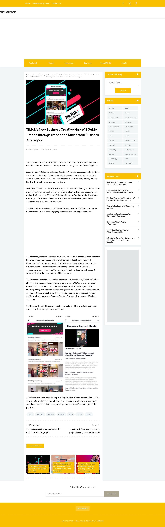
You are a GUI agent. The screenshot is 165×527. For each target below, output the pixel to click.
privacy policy (83, 508)
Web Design (129, 163)
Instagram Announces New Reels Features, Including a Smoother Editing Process (86, 467)
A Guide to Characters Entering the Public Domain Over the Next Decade (120, 240)
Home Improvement (131, 140)
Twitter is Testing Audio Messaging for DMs (120, 207)
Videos (111, 163)
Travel (127, 159)
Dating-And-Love (131, 117)
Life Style (128, 145)
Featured (33, 63)
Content (61, 414)
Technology (69, 63)
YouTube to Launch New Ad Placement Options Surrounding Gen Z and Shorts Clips (62, 467)
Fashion (111, 131)
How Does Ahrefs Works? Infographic (117, 223)
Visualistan (84, 521)
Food (111, 136)
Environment (129, 127)
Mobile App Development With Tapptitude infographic (119, 215)
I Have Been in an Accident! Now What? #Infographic (119, 231)
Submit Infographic (41, 3)
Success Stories (130, 154)
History (111, 140)
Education (128, 122)
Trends (88, 414)
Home (27, 3)
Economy (112, 122)
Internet (111, 145)
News (51, 63)
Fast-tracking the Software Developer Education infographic (120, 191)
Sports (111, 154)
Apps (30, 414)
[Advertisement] (82, 41)
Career (127, 113)
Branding (40, 414)
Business (87, 63)
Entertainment (114, 127)
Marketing (112, 150)
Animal (111, 108)
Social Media (105, 63)
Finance (127, 131)
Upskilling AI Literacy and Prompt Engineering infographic (120, 183)
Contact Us (56, 3)
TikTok (79, 414)
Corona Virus (113, 117)
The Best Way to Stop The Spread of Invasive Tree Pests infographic (121, 199)
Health (124, 63)
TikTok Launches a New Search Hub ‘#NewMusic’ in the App (37, 468)
